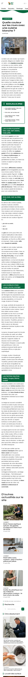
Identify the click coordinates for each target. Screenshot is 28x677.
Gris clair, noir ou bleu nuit (12, 112)
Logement (7, 18)
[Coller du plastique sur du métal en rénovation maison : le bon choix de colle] (13, 578)
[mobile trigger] (2, 3)
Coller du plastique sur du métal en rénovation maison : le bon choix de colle (12, 592)
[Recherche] (21, 3)
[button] (23, 601)
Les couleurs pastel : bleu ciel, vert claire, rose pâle (13, 109)
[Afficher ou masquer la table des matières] (22, 104)
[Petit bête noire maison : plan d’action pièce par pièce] (13, 546)
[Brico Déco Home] (10, 3)
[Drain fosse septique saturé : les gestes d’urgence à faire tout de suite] (13, 512)
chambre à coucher (17, 63)
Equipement (6, 638)
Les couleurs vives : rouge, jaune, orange (12, 116)
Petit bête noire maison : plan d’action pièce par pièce (12, 559)
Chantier (5, 588)
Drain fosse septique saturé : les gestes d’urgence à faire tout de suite (12, 526)
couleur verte (12, 182)
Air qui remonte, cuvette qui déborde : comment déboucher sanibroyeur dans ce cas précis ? (13, 642)
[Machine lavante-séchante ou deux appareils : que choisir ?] (14, 656)
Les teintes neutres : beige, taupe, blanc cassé (12, 120)
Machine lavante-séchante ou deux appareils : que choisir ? (13, 669)
